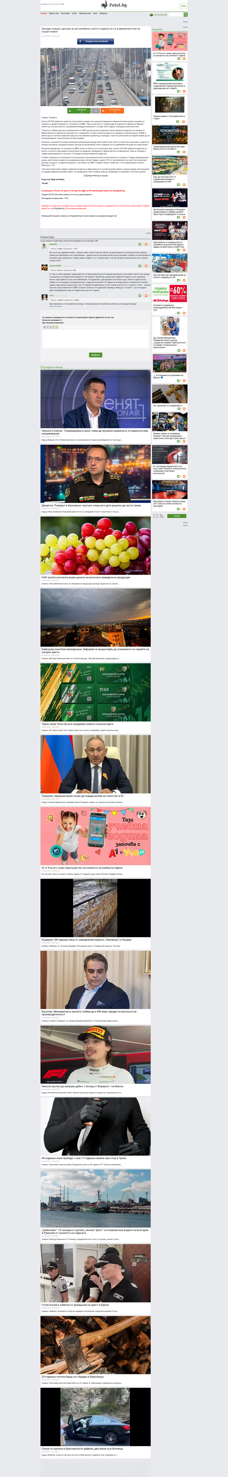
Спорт (74, 13)
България (65, 13)
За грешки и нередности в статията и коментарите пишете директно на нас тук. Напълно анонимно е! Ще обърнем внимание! (78, 320)
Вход (183, 6)
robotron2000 (55, 266)
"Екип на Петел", (57, 179)
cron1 (52, 295)
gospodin (53, 244)
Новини (43, 13)
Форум (177, 516)
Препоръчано (85, 13)
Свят (95, 13)
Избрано (103, 13)
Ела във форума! (160, 15)
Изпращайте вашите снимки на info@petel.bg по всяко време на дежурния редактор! (79, 216)
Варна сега (54, 13)
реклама (185, 21)
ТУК (96, 241)
